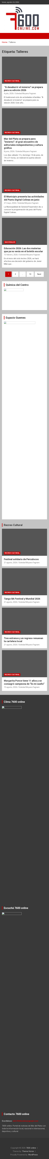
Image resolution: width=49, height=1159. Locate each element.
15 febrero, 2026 (11, 255)
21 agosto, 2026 (10, 563)
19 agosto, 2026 (10, 687)
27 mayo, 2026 (10, 203)
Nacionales (10, 242)
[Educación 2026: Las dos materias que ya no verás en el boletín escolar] (24, 231)
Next (39, 274)
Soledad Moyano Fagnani (25, 93)
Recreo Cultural (12, 81)
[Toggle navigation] (5, 36)
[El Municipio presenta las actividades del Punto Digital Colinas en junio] (24, 179)
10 (30, 274)
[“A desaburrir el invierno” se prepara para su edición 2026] (24, 70)
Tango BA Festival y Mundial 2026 (22, 598)
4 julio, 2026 (9, 93)
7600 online (31, 1148)
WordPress (33, 1155)
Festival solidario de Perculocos (21, 559)
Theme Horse (28, 1151)
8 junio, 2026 (9, 151)
